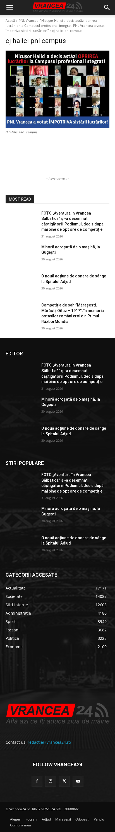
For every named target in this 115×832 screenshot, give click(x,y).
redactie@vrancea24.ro (49, 742)
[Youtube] (78, 781)
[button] (9, 7)
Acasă (10, 20)
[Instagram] (50, 781)
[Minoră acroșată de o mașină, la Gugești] (21, 255)
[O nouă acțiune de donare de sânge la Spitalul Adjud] (21, 284)
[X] (64, 781)
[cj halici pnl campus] (57, 89)
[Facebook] (37, 781)
